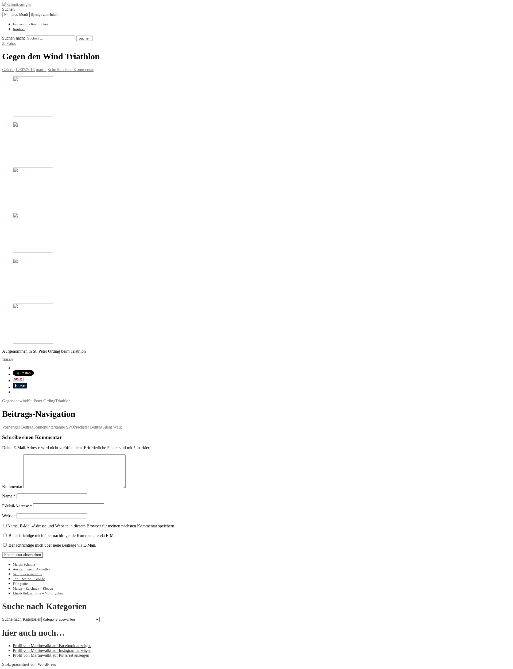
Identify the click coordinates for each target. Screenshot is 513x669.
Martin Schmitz (24, 564)
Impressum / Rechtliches (30, 24)
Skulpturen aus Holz (27, 574)
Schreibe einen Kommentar (71, 69)
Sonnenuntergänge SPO (38, 427)
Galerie (8, 69)
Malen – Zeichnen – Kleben (33, 588)
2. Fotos (9, 43)
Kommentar (12, 486)
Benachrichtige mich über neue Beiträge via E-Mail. (52, 545)
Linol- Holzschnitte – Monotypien (38, 593)
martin (41, 69)
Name (8, 496)
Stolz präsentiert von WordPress (29, 664)
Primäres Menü (16, 15)
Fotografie (20, 584)
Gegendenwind (15, 401)
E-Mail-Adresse (17, 506)
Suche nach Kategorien (21, 619)
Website (8, 516)
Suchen (8, 9)
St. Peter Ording (41, 401)
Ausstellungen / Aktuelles (31, 569)
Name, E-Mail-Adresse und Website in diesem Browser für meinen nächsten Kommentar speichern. (91, 526)
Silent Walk (98, 427)
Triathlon (63, 401)
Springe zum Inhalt (45, 15)
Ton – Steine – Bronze (29, 579)
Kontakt (19, 29)
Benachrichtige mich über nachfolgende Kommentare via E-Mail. (64, 535)
